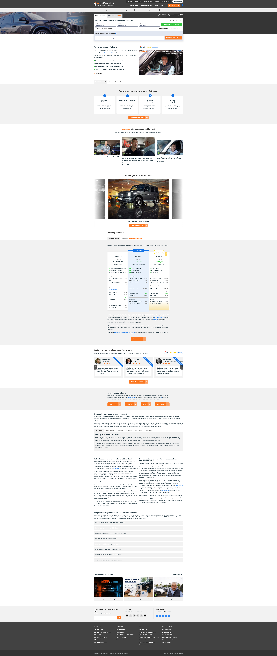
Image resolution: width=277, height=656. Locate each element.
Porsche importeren (167, 634)
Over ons (157, 1)
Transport (110, 430)
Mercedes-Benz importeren (169, 637)
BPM (129, 430)
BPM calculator (120, 632)
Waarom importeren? (100, 81)
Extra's (138, 430)
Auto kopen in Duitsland (100, 637)
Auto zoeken (133, 6)
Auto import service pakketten (102, 632)
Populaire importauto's (145, 634)
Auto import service (114, 238)
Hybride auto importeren (146, 639)
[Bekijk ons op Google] (141, 615)
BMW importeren (166, 632)
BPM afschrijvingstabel (159, 317)
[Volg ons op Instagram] (130, 615)
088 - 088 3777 (175, 5)
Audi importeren (166, 629)
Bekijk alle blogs (177, 574)
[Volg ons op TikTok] (137, 615)
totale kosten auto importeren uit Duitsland (124, 332)
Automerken (142, 645)
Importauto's (97, 634)
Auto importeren (146, 6)
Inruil (156, 6)
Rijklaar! (148, 430)
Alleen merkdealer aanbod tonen (105, 28)
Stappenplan (138, 1)
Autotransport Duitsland (100, 642)
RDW (120, 430)
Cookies (181, 653)
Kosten (130, 1)
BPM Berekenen (178, 1)
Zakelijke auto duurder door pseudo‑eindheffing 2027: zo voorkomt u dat (145, 599)
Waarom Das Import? (115, 81)
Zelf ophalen (131, 238)
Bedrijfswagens (148, 1)
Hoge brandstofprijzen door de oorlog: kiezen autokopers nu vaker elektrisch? (115, 599)
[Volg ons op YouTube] (145, 615)
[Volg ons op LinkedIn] (127, 615)
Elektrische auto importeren (147, 642)
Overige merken (166, 642)
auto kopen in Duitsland (108, 52)
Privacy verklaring (174, 653)
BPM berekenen (120, 629)
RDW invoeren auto (99, 639)
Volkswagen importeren (168, 639)
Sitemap (166, 653)
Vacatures (165, 1)
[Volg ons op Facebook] (134, 615)
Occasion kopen (143, 629)
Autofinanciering (121, 637)
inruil (161, 397)
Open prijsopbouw (114, 289)
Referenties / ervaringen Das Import (149, 637)
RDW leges (155, 319)
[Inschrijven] (119, 617)
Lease (163, 6)
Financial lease (120, 639)
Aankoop (99, 430)
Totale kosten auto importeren (125, 634)
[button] (95, 151)
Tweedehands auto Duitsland (147, 632)
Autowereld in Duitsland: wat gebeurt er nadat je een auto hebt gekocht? (175, 599)
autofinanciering (132, 397)
